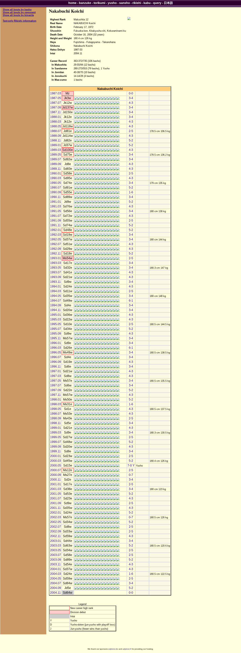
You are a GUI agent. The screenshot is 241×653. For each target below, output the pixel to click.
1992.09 (55, 248)
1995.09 (55, 333)
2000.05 (55, 465)
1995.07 (55, 328)
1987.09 (55, 107)
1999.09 (55, 446)
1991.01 (55, 201)
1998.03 (55, 404)
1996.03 (55, 347)
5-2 (131, 140)
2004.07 (55, 583)
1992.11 (55, 253)
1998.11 (55, 423)
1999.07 (55, 441)
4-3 (131, 102)
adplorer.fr (127, 649)
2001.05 (55, 493)
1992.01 (55, 230)
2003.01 (55, 540)
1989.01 (55, 145)
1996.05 (55, 352)
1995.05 (55, 324)
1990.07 (55, 187)
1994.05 (55, 295)
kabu (147, 3)
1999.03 (55, 432)
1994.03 (55, 291)
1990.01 (55, 173)
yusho (112, 3)
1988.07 (55, 131)
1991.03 (55, 206)
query (157, 3)
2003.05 (55, 550)
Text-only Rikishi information (19, 20)
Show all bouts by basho (17, 9)
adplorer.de (113, 649)
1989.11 (55, 168)
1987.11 (55, 112)
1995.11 (55, 338)
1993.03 (55, 263)
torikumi (99, 3)
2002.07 (55, 526)
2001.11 (55, 507)
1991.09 (55, 220)
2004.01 (55, 569)
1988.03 (55, 121)
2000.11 (55, 479)
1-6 (131, 192)
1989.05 (55, 154)
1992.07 (55, 244)
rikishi (136, 3)
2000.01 (55, 456)
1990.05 (55, 182)
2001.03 (55, 489)
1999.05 (55, 437)
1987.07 (55, 102)
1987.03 (55, 93)
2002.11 (55, 536)
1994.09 (55, 305)
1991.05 (55, 211)
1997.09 (55, 390)
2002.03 (55, 517)
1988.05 (55, 126)
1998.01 (55, 399)
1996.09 (55, 361)
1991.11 (55, 225)
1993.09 (55, 277)
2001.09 (55, 503)
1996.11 (55, 366)
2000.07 (55, 470)
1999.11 (55, 451)
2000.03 (55, 460)
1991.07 (55, 215)
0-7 (131, 474)
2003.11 (55, 564)
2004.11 (55, 592)
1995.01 (55, 314)
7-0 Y (131, 465)
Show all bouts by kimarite (18, 15)
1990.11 (55, 197)
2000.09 (55, 474)
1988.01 (55, 117)
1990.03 (55, 178)
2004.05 (55, 578)
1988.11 (55, 140)
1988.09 (55, 135)
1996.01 (55, 343)
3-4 (131, 98)
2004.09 (55, 588)
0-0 (131, 93)
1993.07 (55, 272)
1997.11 (55, 394)
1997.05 (55, 380)
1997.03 (55, 376)
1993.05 (55, 267)
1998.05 (55, 409)
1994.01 (55, 286)
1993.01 (55, 258)
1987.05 (55, 98)
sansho (124, 3)
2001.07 (55, 498)
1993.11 (55, 281)
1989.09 (55, 164)
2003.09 (55, 559)
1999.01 (55, 427)
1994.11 (55, 310)
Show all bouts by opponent (19, 12)
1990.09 (55, 192)
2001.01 (55, 484)
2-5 (131, 131)
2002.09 (55, 531)
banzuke (85, 3)
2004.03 (55, 573)
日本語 (168, 3)
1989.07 (55, 159)
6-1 (131, 300)
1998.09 (55, 418)
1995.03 (55, 319)
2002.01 (55, 512)
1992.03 (55, 234)
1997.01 (55, 371)
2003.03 (55, 545)
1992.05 (55, 239)
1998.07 (55, 413)
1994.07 (55, 300)
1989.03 (55, 149)
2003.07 (55, 555)
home (72, 3)
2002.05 (55, 522)
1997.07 (55, 385)
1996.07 (55, 357)
